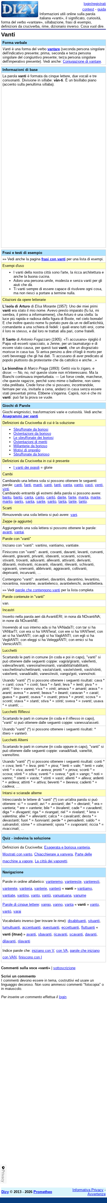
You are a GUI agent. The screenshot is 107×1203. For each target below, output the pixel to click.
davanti (91, 934)
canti (18, 485)
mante (95, 497)
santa (30, 501)
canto (39, 497)
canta (28, 497)
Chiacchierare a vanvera (53, 854)
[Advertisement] (53, 1129)
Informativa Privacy (87, 1190)
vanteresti (91, 881)
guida (101, 9)
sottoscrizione (64, 968)
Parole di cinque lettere (20, 904)
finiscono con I (30, 957)
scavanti (76, 934)
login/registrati (95, 4)
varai (17, 911)
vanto (78, 485)
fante (72, 497)
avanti (7, 532)
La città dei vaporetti (51, 861)
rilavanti (24, 941)
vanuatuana (62, 895)
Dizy (5, 1192)
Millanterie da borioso (30, 446)
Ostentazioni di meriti (30, 442)
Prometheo (42, 1192)
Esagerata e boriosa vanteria (67, 847)
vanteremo (54, 881)
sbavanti (45, 934)
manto (7, 501)
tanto (83, 501)
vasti (89, 485)
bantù (17, 497)
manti (37, 485)
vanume (80, 895)
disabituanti (77, 921)
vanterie (40, 888)
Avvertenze (97, 1194)
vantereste (73, 881)
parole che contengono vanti (37, 590)
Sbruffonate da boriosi (30, 429)
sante (40, 501)
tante (73, 501)
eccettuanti (70, 927)
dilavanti (9, 941)
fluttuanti (88, 927)
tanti (57, 485)
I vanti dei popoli (26, 467)
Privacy (3, 1176)
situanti (94, 921)
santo (51, 501)
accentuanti (31, 927)
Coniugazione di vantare (82, 61)
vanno (58, 904)
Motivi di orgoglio (26, 450)
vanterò (55, 888)
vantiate (8, 895)
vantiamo (84, 888)
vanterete (9, 888)
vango (46, 904)
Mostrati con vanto (17, 854)
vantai (19, 532)
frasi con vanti (53, 259)
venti (99, 485)
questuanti (51, 927)
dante (61, 497)
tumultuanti (11, 927)
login (62, 997)
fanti (27, 485)
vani (74, 515)
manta (83, 497)
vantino (23, 895)
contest (88, 9)
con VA (62, 950)
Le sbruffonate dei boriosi (33, 438)
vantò (46, 895)
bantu (6, 497)
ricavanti (60, 934)
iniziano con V (43, 950)
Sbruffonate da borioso (31, 454)
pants (19, 501)
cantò (50, 497)
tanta (62, 501)
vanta (67, 485)
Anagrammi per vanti (20, 416)
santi (48, 485)
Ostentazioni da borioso (32, 433)
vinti (5, 489)
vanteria (25, 888)
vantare (53, 49)
